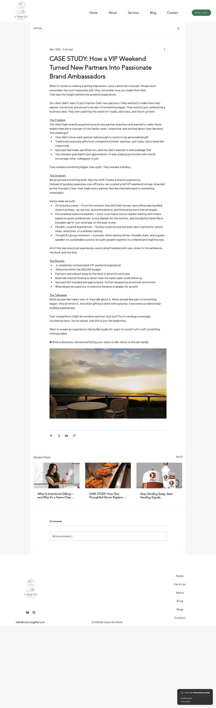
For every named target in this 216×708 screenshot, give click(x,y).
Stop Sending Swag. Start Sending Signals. (156, 495)
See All (179, 456)
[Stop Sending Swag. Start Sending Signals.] (159, 475)
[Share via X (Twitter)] (58, 435)
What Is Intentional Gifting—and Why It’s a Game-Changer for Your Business (56, 495)
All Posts (38, 28)
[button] (136, 13)
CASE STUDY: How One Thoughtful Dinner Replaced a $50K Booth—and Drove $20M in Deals (108, 495)
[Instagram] (34, 612)
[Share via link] (74, 435)
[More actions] (165, 49)
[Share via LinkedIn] (66, 435)
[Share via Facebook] (50, 435)
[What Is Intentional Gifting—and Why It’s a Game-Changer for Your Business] (57, 475)
